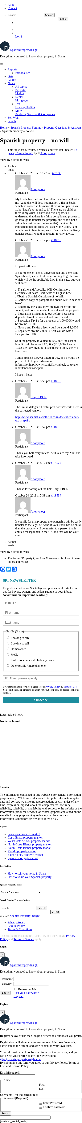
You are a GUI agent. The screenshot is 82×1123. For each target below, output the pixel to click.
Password (6, 983)
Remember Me (27, 989)
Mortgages (21, 100)
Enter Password (52, 1103)
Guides (12, 79)
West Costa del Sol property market (29, 841)
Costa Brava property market (25, 837)
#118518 (56, 381)
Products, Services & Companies (35, 114)
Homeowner (18, 649)
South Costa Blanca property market (29, 847)
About (11, 4)
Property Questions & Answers (62, 127)
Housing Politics (25, 107)
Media (14, 654)
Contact (12, 8)
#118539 (56, 495)
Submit (5, 1113)
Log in (19, 36)
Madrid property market (22, 851)
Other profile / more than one (28, 665)
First (41, 1084)
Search (12, 121)
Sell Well (13, 117)
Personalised (22, 72)
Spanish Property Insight (24, 915)
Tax (17, 103)
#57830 (56, 173)
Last (41, 1088)
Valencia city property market (25, 854)
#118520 (56, 463)
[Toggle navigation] (1, 64)
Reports (12, 69)
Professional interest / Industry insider (33, 660)
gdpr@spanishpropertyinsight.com (20, 1059)
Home (3, 127)
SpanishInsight (24, 49)
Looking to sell (19, 643)
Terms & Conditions (20, 929)
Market (19, 93)
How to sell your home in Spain (27, 873)
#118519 (56, 427)
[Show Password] (40, 1104)
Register (18, 996)
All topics (21, 86)
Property (20, 90)
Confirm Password (54, 1107)
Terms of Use (70, 686)
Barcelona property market (24, 834)
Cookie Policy (16, 925)
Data (10, 76)
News (11, 83)
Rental (19, 97)
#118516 (56, 240)
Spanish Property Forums (25, 127)
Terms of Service (24, 939)
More (18, 110)
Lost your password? (26, 992)
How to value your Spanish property (29, 877)
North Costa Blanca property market (29, 844)
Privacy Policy (52, 686)
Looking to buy (19, 637)
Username (7, 979)
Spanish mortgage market (23, 858)
